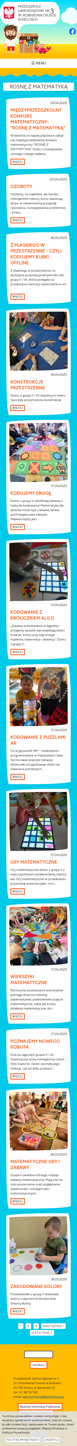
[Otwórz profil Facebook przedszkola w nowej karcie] (72, 26)
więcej (17, 161)
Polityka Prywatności (23, 1439)
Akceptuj (51, 1439)
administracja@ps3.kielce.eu (43, 1397)
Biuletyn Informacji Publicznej (40, 1406)
